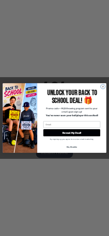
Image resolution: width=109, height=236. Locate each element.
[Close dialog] (103, 86)
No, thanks (72, 147)
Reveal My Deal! (71, 133)
